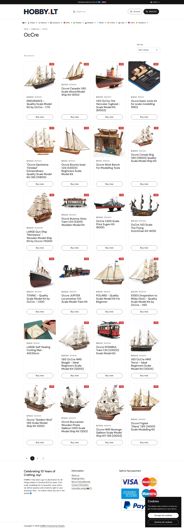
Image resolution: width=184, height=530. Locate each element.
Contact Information (80, 485)
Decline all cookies (163, 522)
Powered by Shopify (56, 526)
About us (75, 475)
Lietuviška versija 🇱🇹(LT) (82, 488)
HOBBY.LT (43, 526)
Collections (35, 29)
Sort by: (140, 44)
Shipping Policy (78, 478)
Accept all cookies (163, 515)
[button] (151, 11)
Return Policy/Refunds (81, 482)
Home (26, 29)
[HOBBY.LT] (41, 11)
